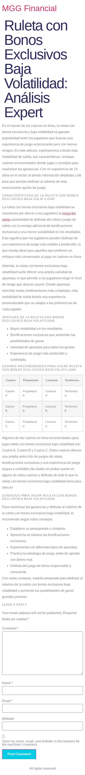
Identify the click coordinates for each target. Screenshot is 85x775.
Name (7, 683)
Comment (10, 628)
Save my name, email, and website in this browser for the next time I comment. (41, 743)
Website (8, 718)
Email (7, 701)
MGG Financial (29, 8)
